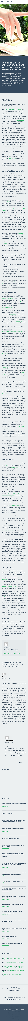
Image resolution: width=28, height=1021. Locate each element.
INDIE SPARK (15, 1009)
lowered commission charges (9, 586)
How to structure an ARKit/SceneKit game (12, 881)
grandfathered (5, 597)
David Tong (5, 958)
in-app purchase (20, 104)
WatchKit (8, 465)
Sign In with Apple (21, 543)
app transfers (20, 120)
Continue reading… (5, 806)
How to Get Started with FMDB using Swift (12, 943)
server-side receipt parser (8, 530)
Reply (21, 730)
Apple (11, 104)
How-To (14, 104)
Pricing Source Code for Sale (9, 936)
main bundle (5, 353)
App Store (8, 104)
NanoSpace (14, 1010)
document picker (6, 393)
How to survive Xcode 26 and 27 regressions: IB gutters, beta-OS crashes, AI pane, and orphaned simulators (14, 865)
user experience (9, 396)
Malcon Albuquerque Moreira (9, 966)
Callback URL (6, 367)
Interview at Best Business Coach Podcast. (12, 904)
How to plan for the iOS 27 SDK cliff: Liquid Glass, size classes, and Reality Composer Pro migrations (13, 855)
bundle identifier (22, 302)
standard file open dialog (8, 298)
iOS (24, 104)
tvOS (12, 105)
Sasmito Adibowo (9, 100)
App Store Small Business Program (12, 109)
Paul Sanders (6, 974)
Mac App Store (4, 105)
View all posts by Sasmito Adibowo (12, 653)
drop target (19, 321)
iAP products (5, 243)
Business (9, 103)
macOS (9, 105)
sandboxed (13, 314)
